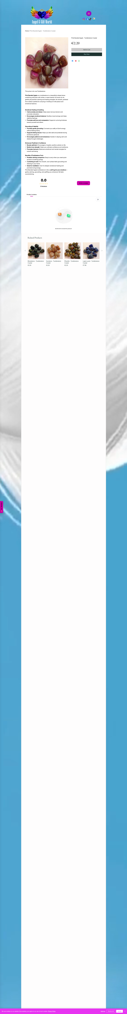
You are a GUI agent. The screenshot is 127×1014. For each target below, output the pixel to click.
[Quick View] (36, 250)
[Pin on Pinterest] (76, 61)
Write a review (83, 183)
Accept (119, 1011)
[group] (63, 254)
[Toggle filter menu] (98, 200)
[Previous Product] (25, 251)
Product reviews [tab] (32, 194)
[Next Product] (102, 251)
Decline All (111, 1011)
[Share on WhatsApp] (79, 61)
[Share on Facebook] (72, 61)
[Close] (125, 1011)
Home (27, 31)
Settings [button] (103, 1011)
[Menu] (88, 13)
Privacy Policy (52, 1011)
